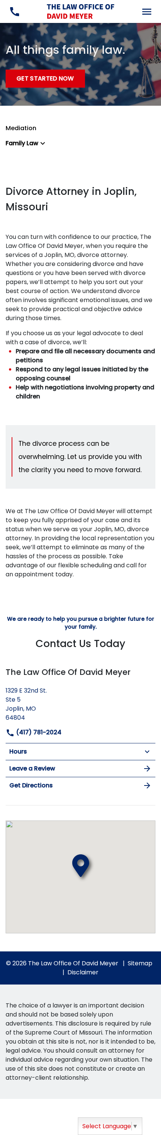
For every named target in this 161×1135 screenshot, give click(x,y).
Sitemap (140, 963)
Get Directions (31, 785)
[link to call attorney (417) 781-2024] (14, 11)
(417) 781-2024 (38, 732)
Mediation (21, 128)
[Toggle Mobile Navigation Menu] (146, 11)
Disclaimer (82, 972)
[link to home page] (80, 11)
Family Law (22, 143)
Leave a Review (32, 768)
